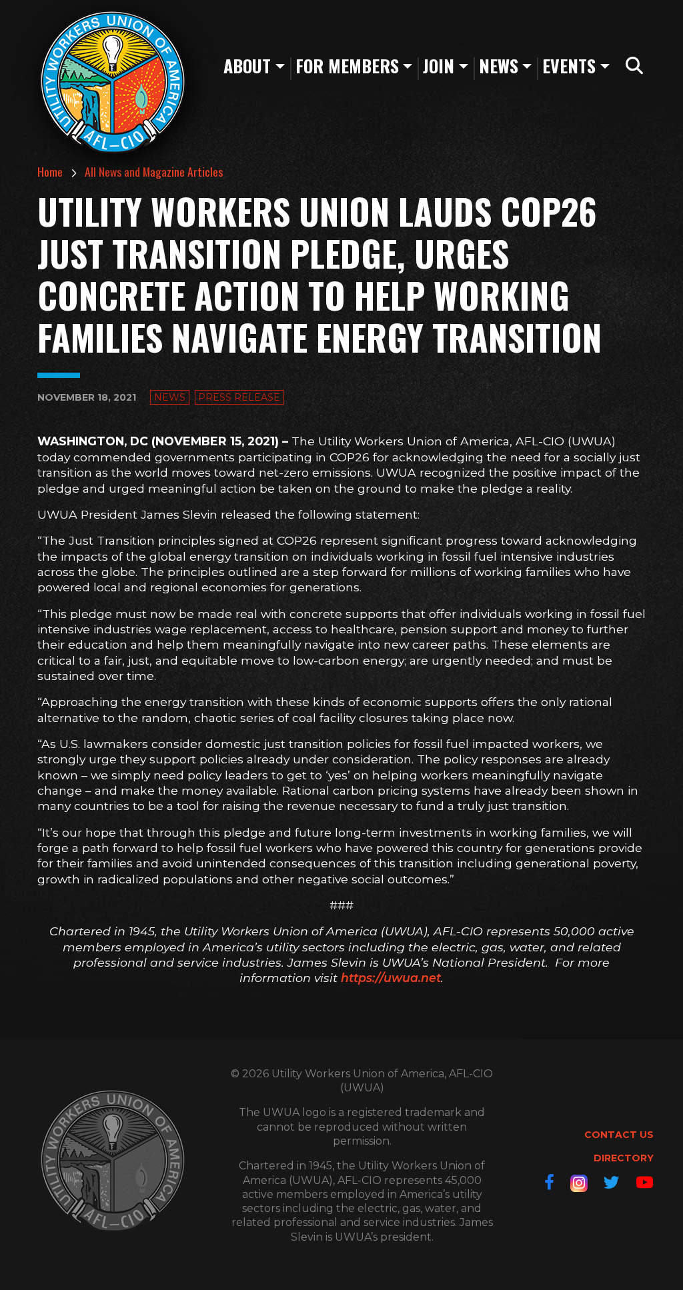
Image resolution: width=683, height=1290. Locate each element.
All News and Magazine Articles (154, 171)
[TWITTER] (612, 1182)
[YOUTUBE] (645, 1182)
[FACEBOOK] (549, 1182)
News (169, 397)
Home (50, 171)
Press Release (239, 397)
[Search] (634, 66)
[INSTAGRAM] (579, 1183)
